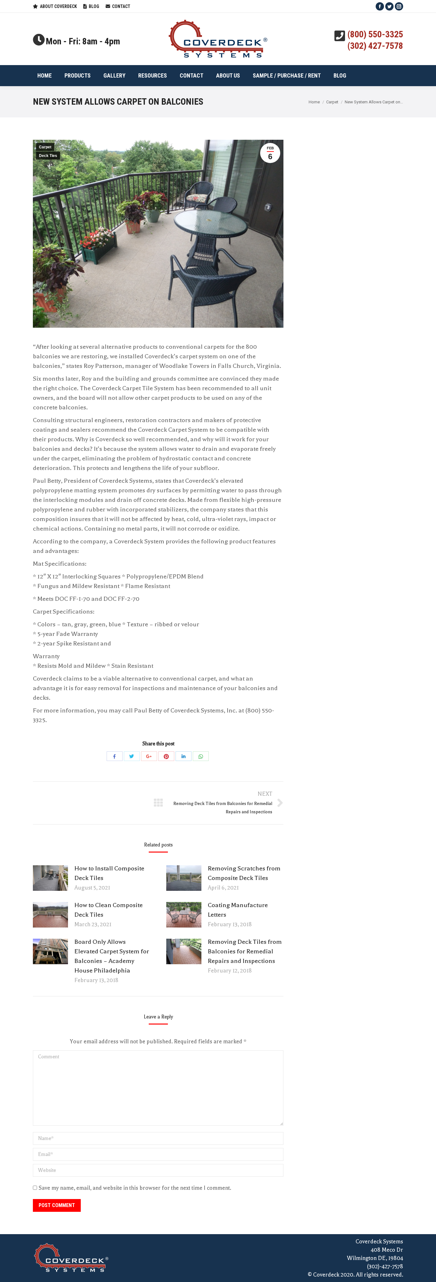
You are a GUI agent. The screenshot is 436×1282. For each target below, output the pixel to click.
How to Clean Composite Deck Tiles (108, 909)
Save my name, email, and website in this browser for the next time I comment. (135, 1188)
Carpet (332, 102)
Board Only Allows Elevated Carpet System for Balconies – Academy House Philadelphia (111, 956)
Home (314, 102)
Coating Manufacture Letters (238, 909)
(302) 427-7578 (375, 46)
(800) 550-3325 (375, 34)
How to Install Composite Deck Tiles (109, 873)
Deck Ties (48, 155)
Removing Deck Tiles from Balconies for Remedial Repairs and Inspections (245, 951)
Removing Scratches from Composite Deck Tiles (244, 873)
